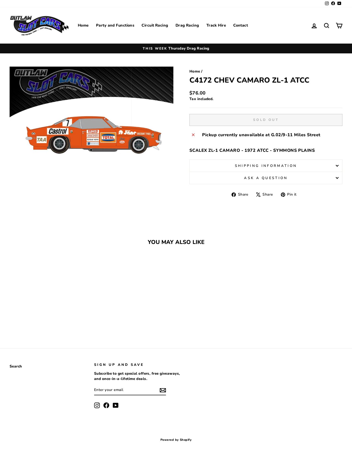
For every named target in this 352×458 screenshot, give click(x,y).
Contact (240, 25)
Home (83, 25)
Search (16, 366)
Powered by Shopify (176, 440)
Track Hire (216, 25)
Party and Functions (115, 25)
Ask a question (266, 177)
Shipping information (266, 165)
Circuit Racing (155, 25)
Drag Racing (187, 25)
